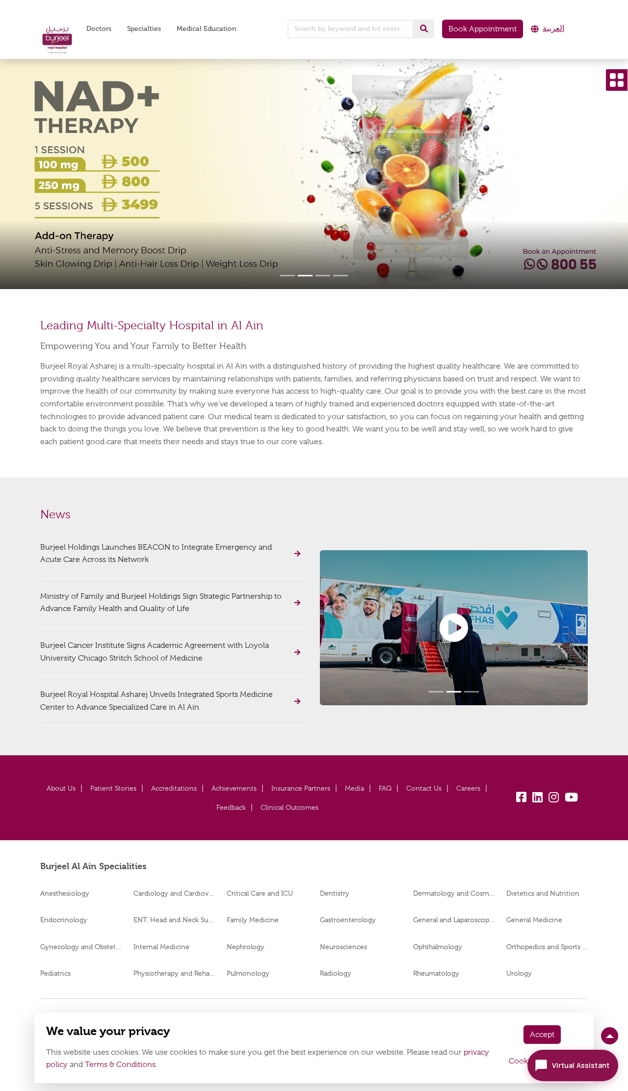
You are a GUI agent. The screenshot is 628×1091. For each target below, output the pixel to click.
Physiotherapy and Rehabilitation (174, 973)
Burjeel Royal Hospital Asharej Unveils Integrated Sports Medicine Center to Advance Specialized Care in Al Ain (156, 701)
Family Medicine (253, 920)
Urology (519, 973)
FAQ (385, 788)
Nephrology (245, 947)
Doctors (98, 29)
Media (354, 788)
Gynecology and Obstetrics (81, 947)
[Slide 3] (322, 275)
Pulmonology (248, 973)
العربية (553, 28)
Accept (542, 1034)
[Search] (424, 29)
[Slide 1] (287, 275)
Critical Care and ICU (260, 893)
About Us (61, 788)
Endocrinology (63, 920)
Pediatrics (55, 973)
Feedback (231, 807)
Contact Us (424, 788)
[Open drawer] (616, 80)
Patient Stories (113, 788)
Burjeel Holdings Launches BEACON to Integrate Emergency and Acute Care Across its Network (156, 553)
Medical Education (206, 29)
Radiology (335, 973)
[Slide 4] (340, 275)
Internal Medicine (161, 947)
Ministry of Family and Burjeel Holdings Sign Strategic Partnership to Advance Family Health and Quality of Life (161, 602)
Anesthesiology (64, 893)
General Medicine (534, 920)
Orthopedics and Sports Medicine (547, 947)
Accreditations (174, 788)
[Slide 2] (305, 275)
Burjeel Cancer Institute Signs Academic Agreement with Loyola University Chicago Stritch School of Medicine (154, 652)
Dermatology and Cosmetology (454, 893)
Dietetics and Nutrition (542, 893)
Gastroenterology (348, 920)
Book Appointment (482, 29)
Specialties (144, 29)
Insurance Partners (300, 788)
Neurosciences (343, 947)
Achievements (234, 788)
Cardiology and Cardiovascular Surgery (174, 893)
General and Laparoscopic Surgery (454, 920)
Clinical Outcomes (289, 807)
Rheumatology (436, 973)
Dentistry (334, 893)
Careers (468, 788)
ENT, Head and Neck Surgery (174, 920)
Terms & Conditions (120, 1064)
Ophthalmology (437, 947)
